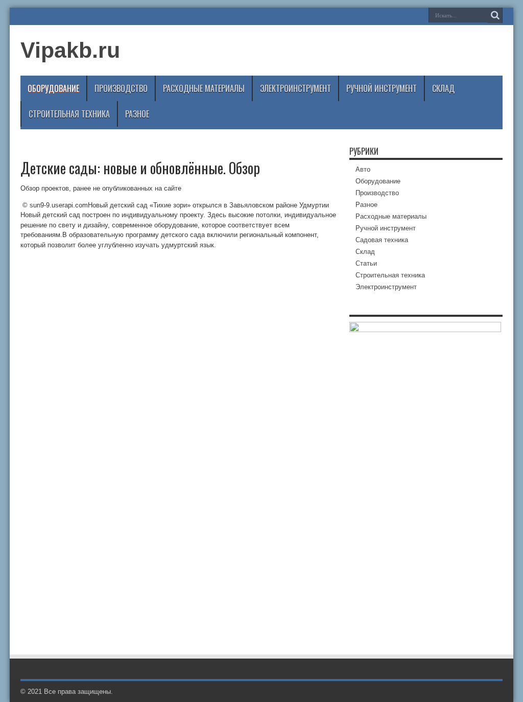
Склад (443, 88)
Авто (362, 169)
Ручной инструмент (381, 88)
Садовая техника (381, 240)
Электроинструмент (295, 88)
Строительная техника (69, 114)
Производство (121, 88)
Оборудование (53, 88)
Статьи (366, 263)
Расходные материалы (204, 88)
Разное (137, 114)
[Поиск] (495, 15)
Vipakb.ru (70, 50)
